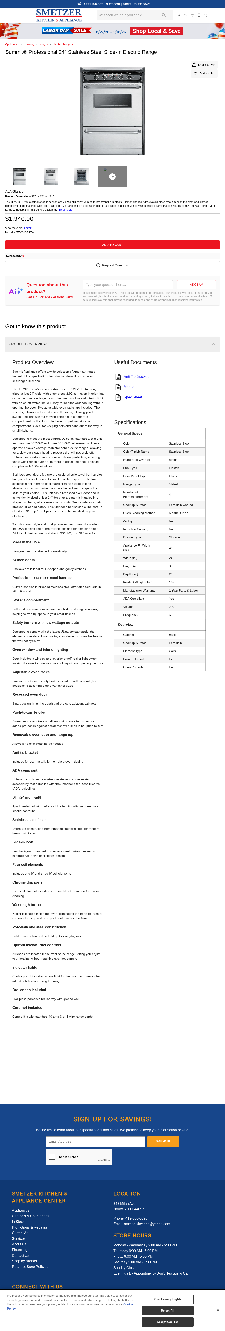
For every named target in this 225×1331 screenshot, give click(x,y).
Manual (129, 387)
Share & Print (207, 64)
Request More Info (115, 265)
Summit (26, 228)
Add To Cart (112, 245)
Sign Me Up (163, 1141)
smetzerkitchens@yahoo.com (147, 1224)
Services (18, 1238)
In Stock (18, 1222)
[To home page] (59, 15)
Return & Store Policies (30, 1267)
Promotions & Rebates (29, 1227)
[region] (112, 1310)
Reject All (167, 1310)
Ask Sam (196, 284)
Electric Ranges (63, 44)
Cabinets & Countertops (30, 1216)
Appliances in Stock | (116, 4)
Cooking (29, 44)
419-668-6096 (136, 1218)
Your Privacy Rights (167, 1299)
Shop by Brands (24, 1261)
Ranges (43, 44)
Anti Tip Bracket (136, 376)
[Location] (193, 15)
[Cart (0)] (206, 15)
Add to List (207, 73)
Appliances (12, 44)
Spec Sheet (133, 397)
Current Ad (20, 1233)
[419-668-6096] (199, 15)
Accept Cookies (167, 1322)
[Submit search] (164, 15)
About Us (19, 1244)
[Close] (218, 1310)
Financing (19, 1250)
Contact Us (20, 1255)
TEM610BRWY (25, 232)
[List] (186, 15)
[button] (20, 15)
